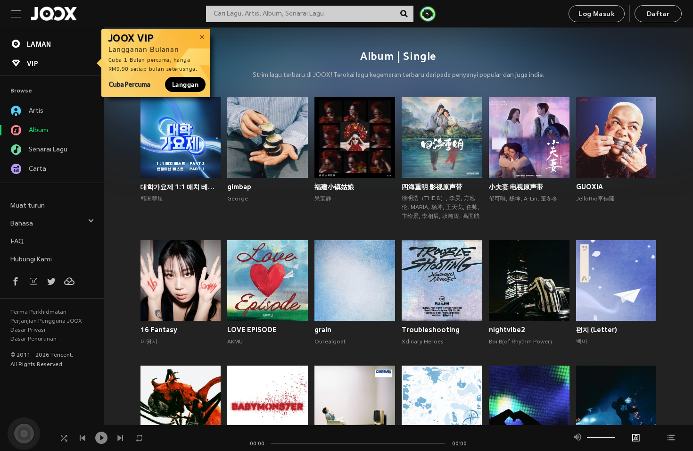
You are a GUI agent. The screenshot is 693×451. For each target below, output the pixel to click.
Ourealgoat (330, 342)
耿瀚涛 (450, 216)
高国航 (470, 216)
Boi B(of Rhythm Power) (520, 342)
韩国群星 (151, 199)
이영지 (148, 342)
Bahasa (21, 223)
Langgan (185, 84)
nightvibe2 (507, 330)
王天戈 (454, 207)
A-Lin (530, 199)
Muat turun (27, 205)
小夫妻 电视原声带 (516, 187)
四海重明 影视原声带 (432, 187)
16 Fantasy (158, 330)
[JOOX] (53, 14)
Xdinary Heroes (422, 342)
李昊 (455, 198)
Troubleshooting (431, 330)
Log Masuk (596, 14)
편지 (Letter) (596, 330)
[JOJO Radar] (427, 13)
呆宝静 (322, 199)
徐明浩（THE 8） (424, 198)
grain (322, 330)
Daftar (658, 14)
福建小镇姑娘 (334, 187)
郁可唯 (497, 199)
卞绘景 (410, 216)
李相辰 (430, 216)
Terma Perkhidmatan (38, 312)
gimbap (239, 187)
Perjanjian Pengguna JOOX (46, 321)
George (237, 199)
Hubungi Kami (31, 259)
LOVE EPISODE (252, 330)
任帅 (472, 207)
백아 (581, 342)
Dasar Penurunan (33, 339)
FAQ (17, 241)
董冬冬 (549, 199)
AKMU (235, 342)
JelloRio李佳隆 (595, 199)
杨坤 (437, 207)
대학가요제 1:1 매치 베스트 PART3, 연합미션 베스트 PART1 (180, 187)
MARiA (419, 207)
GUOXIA (589, 187)
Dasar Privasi (27, 330)
